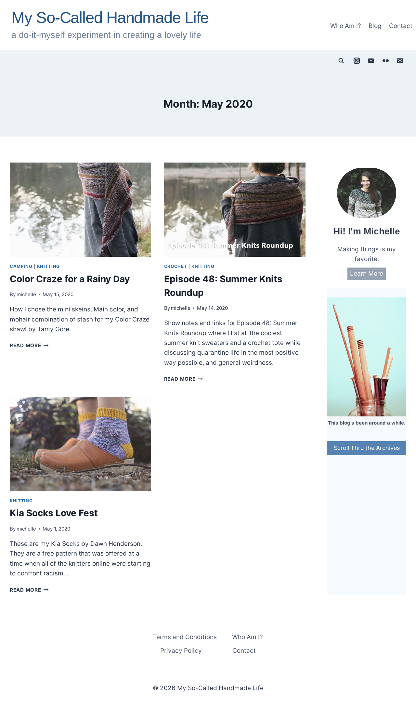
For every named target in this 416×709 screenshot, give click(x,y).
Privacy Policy (181, 650)
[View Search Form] (341, 61)
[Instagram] (356, 60)
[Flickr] (385, 60)
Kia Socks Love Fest (54, 513)
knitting (48, 266)
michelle (26, 294)
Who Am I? (345, 26)
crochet (175, 266)
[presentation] (80, 210)
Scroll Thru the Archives (367, 447)
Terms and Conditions (185, 637)
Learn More (366, 273)
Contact (400, 26)
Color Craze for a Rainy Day (70, 278)
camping (21, 266)
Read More (29, 345)
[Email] (400, 60)
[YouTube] (371, 60)
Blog (375, 26)
